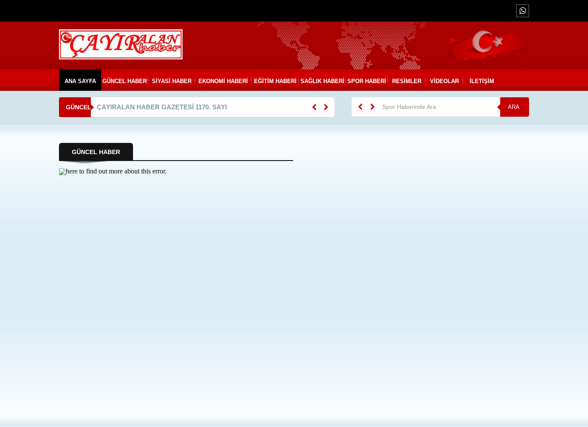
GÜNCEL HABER (124, 81)
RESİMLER (406, 81)
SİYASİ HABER (172, 81)
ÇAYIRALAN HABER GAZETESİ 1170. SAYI (162, 107)
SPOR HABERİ (366, 81)
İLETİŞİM (482, 81)
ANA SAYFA (80, 81)
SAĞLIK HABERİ (322, 81)
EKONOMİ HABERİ (223, 81)
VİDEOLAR (444, 81)
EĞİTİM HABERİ (275, 81)
